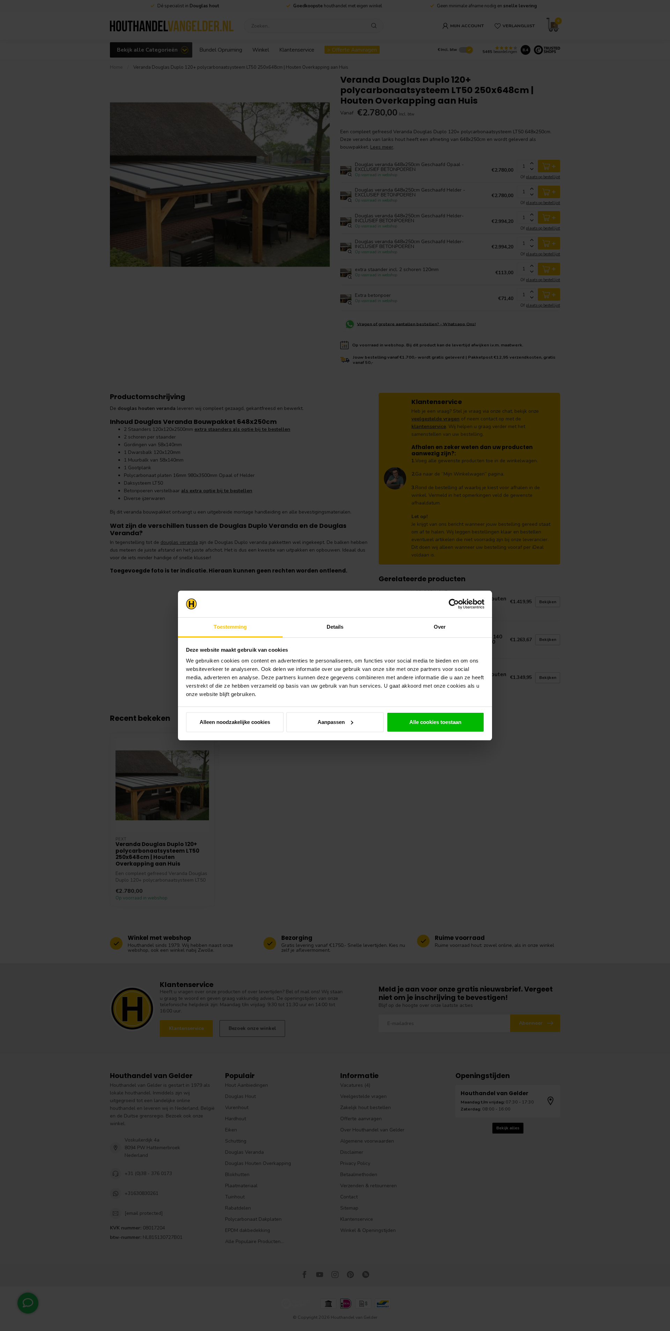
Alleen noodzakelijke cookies (235, 722)
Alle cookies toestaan (435, 722)
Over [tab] (440, 627)
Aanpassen (331, 722)
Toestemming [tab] (230, 627)
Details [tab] (335, 627)
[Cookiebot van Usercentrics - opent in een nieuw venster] (453, 604)
